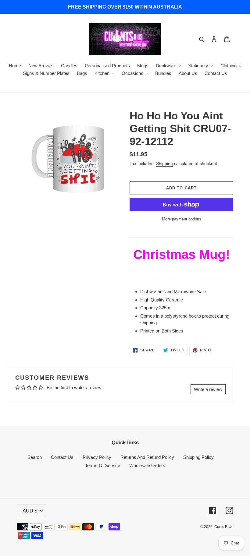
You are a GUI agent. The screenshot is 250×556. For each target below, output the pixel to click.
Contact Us (62, 457)
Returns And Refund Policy (147, 457)
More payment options (181, 219)
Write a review (208, 389)
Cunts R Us (223, 527)
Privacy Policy (97, 457)
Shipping (164, 163)
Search (34, 457)
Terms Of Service (102, 465)
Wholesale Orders (147, 465)
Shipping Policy (198, 457)
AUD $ (30, 510)
